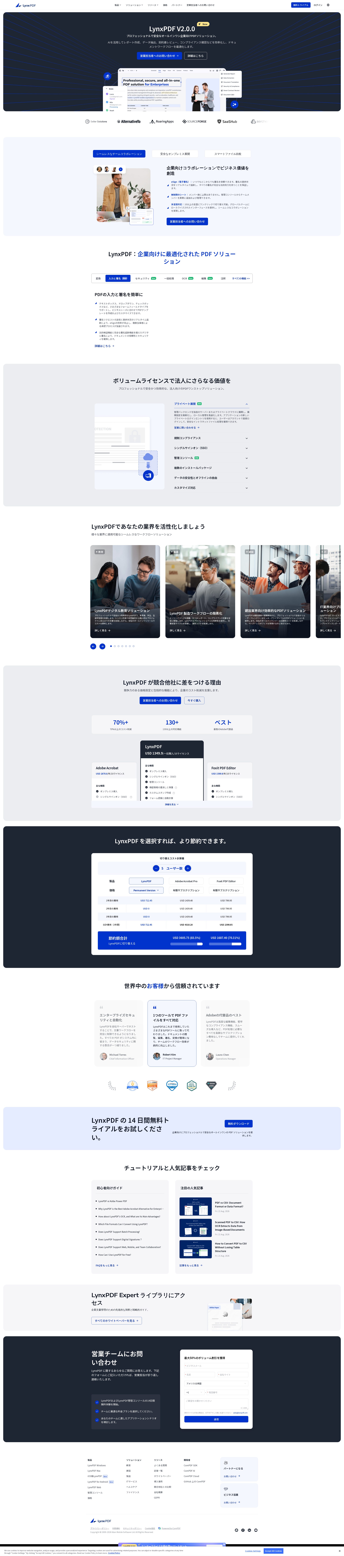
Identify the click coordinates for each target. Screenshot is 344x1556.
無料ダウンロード (238, 1122)
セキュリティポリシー (132, 1527)
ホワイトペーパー (162, 1474)
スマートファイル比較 (227, 153)
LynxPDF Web (94, 1485)
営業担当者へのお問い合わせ (201, 5)
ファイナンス (132, 1490)
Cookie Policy (114, 1553)
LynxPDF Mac (94, 1469)
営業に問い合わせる (185, 426)
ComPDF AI (189, 1469)
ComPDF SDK (190, 1464)
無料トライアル (300, 5)
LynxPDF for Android (100, 1480)
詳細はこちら (196, 56)
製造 (128, 1474)
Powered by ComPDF (171, 1527)
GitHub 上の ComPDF (194, 1480)
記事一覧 (158, 1469)
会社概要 (158, 1490)
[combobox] (215, 1382)
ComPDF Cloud (191, 1474)
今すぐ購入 (194, 699)
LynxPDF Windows (97, 1464)
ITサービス (131, 1480)
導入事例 (158, 1480)
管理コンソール (95, 1491)
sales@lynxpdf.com (240, 1411)
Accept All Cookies (273, 1551)
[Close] (340, 1551)
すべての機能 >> (241, 278)
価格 (165, 5)
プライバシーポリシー (99, 1527)
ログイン (318, 5)
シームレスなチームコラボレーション (119, 153)
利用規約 (116, 1527)
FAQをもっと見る (105, 1264)
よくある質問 (160, 1464)
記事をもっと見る (189, 1264)
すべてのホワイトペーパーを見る (115, 1319)
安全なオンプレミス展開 (175, 153)
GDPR (157, 1496)
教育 (128, 1464)
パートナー (177, 5)
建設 (128, 1469)
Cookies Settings (253, 1551)
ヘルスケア (131, 1485)
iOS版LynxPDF (97, 1474)
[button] (211, 402)
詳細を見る (170, 803)
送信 (216, 1418)
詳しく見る (101, 629)
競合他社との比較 (162, 1485)
